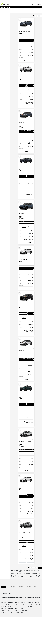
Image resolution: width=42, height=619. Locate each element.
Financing (28, 584)
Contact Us (35, 586)
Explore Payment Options (22, 130)
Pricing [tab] (28, 89)
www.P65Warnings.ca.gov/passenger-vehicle (23, 575)
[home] (36, 4)
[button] (33, 30)
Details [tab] (24, 89)
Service (20, 584)
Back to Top (39, 567)
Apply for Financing (28, 587)
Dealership (35, 584)
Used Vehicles (13, 587)
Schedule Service (21, 586)
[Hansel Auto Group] (5, 4)
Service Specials (21, 587)
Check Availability (26, 86)
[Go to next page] (39, 16)
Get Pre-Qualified (28, 586)
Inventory (13, 584)
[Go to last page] (41, 16)
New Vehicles (13, 586)
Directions (35, 587)
